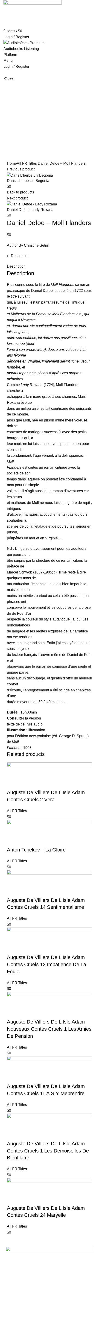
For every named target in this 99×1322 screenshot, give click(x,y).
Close (8, 78)
